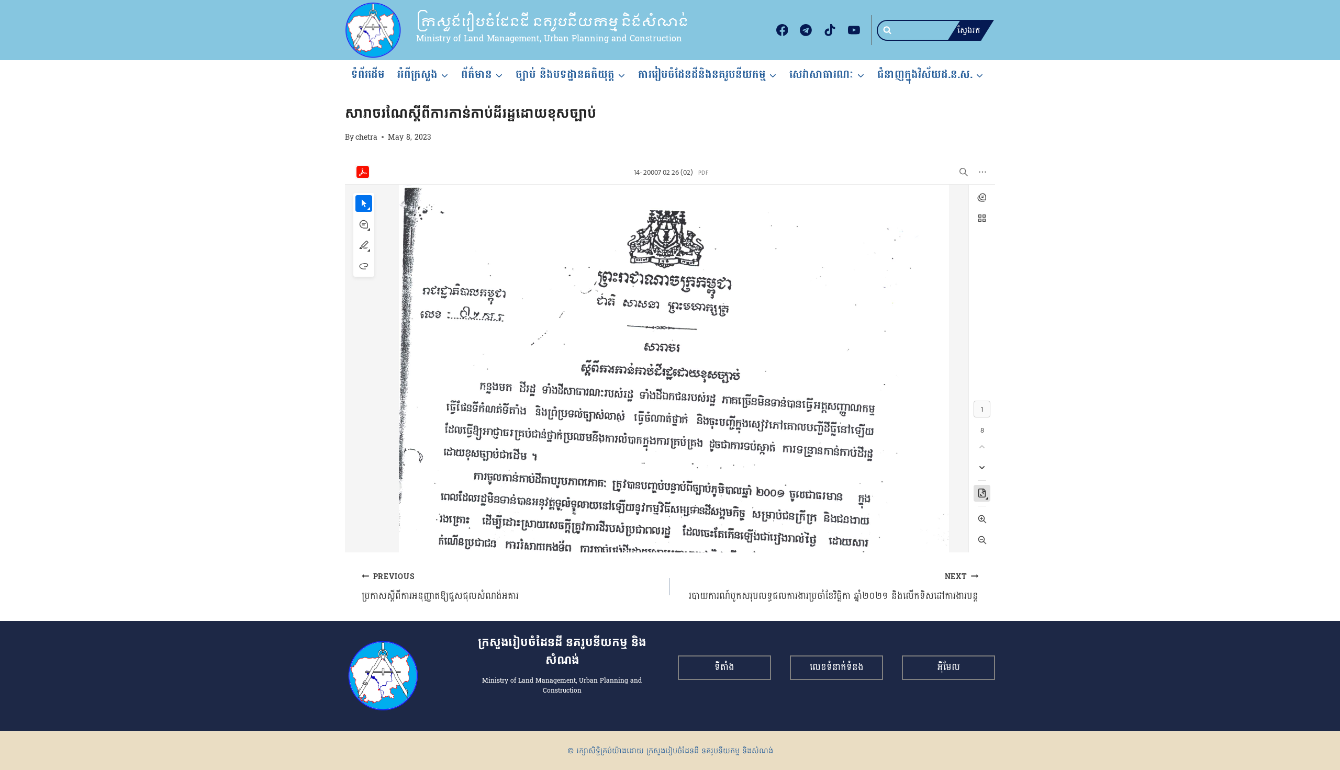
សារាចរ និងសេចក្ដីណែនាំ (404, 94)
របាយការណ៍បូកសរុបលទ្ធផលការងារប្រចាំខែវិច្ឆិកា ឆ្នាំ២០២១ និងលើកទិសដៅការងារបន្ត (833, 587)
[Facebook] (782, 30)
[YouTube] (854, 30)
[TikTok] (830, 30)
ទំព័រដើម (368, 74)
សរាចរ (354, 94)
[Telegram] (806, 30)
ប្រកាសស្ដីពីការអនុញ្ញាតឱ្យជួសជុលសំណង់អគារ (440, 587)
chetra (366, 137)
